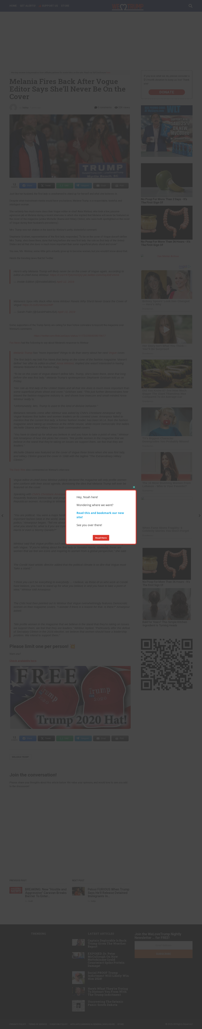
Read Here (101, 537)
